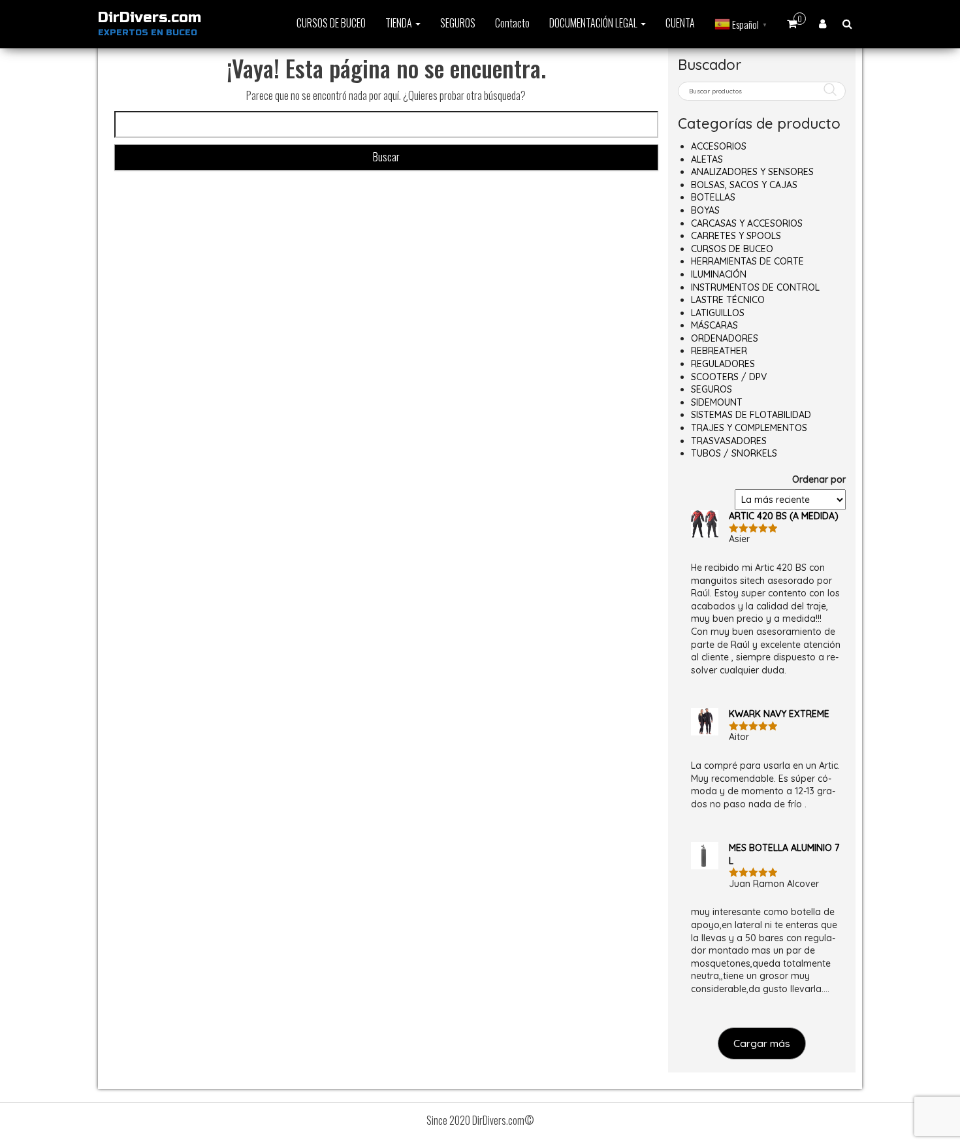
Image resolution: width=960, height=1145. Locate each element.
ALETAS (707, 159)
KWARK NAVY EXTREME (779, 714)
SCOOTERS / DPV (729, 377)
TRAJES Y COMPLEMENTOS (749, 428)
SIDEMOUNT (717, 402)
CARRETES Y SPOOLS (736, 236)
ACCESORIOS (718, 146)
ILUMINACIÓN (718, 274)
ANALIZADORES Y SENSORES (752, 172)
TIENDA (399, 23)
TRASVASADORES (729, 441)
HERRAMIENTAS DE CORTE (747, 261)
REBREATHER (719, 351)
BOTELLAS (713, 197)
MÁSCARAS (714, 325)
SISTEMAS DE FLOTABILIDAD (751, 415)
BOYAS (705, 210)
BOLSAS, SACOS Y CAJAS (744, 185)
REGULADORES (723, 364)
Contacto (512, 23)
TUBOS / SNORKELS (734, 453)
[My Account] (822, 23)
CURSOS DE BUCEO (331, 23)
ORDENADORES (724, 338)
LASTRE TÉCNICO (728, 300)
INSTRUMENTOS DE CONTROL (755, 287)
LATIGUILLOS (717, 313)
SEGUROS (457, 23)
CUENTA (680, 23)
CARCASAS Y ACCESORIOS (747, 223)
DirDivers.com (149, 17)
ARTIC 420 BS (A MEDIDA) (784, 516)
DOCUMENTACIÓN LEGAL (594, 23)
